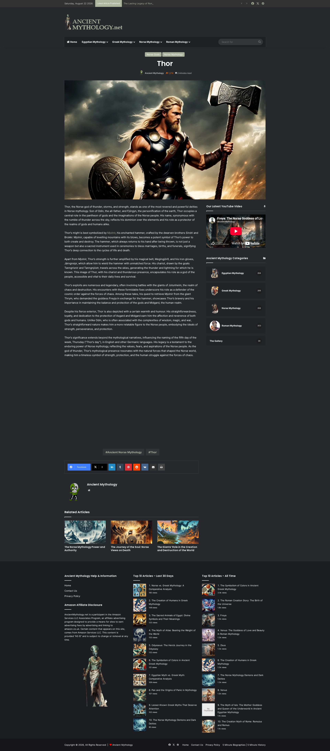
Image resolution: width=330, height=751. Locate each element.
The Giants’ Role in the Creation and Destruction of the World (177, 548)
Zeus (223, 645)
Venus (223, 690)
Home (73, 41)
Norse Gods (153, 54)
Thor (153, 452)
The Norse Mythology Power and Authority (84, 548)
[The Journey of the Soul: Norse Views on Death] (131, 532)
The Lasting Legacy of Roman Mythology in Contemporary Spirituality (161, 3)
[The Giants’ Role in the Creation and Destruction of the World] (178, 532)
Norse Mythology (149, 41)
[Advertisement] (199, 18)
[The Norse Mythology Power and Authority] (85, 532)
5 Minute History (257, 744)
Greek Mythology (122, 41)
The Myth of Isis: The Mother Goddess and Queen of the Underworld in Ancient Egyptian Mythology (240, 709)
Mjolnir (111, 232)
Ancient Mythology (154, 73)
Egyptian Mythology (94, 41)
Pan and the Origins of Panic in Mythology (174, 690)
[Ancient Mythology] (96, 22)
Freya (223, 615)
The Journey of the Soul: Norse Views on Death (130, 548)
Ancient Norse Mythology (124, 452)
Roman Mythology (177, 41)
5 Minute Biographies (234, 744)
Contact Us (70, 590)
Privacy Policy (72, 596)
